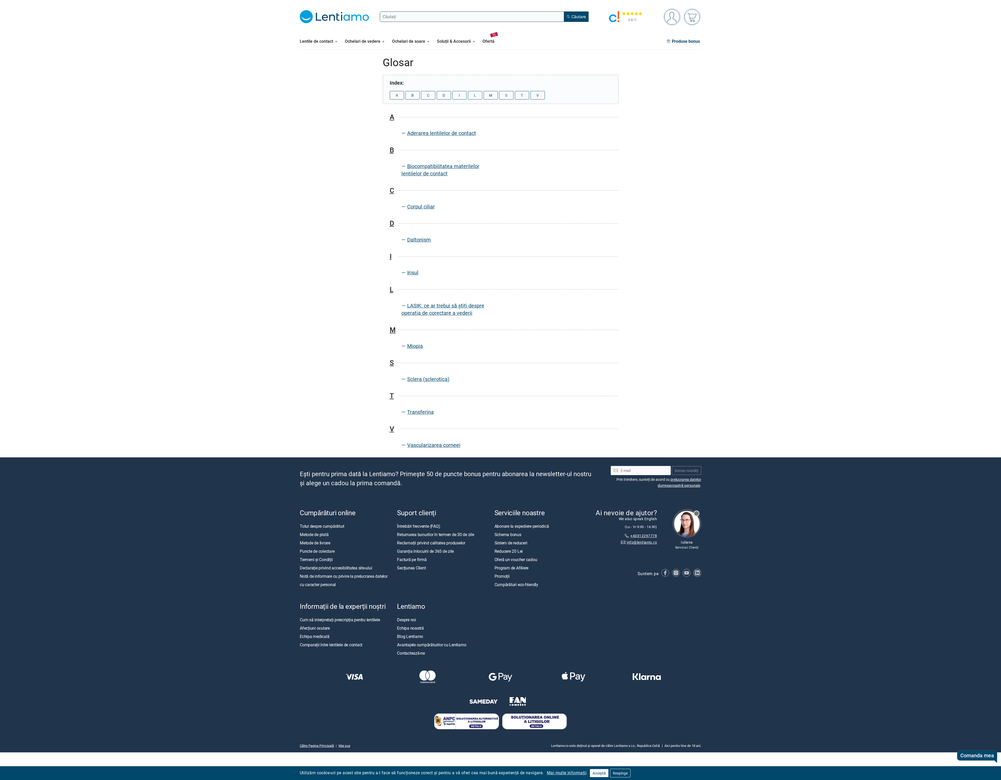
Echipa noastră (410, 628)
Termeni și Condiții (316, 559)
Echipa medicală (314, 636)
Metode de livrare (315, 543)
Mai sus (344, 745)
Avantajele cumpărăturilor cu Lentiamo (431, 645)
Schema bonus (508, 534)
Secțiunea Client (411, 568)
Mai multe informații (567, 773)
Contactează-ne (411, 653)
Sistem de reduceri (511, 543)
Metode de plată (314, 534)
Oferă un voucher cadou (516, 559)
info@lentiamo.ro (642, 542)
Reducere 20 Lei (509, 551)
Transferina (420, 411)
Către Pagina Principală (317, 745)
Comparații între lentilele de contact (331, 645)
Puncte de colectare (317, 551)
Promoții (502, 576)
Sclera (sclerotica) (428, 379)
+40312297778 (643, 535)
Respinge (620, 773)
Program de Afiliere (511, 568)
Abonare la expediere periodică (522, 526)
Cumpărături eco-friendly (516, 584)
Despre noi (406, 620)
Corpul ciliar (421, 206)
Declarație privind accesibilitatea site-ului (336, 568)
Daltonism (419, 239)
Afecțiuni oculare (315, 628)
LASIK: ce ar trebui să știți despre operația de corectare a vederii (442, 309)
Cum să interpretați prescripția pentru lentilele (340, 620)
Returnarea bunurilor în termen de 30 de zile (435, 534)
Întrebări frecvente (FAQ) (418, 526)
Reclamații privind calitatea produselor (431, 543)
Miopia (415, 345)
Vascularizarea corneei (433, 445)
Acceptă (599, 773)
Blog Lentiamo (410, 636)
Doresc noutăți (686, 470)
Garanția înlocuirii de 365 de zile (425, 551)
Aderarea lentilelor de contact (441, 133)
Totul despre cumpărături (322, 526)
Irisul (412, 272)
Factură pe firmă (411, 559)
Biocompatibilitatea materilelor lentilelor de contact (440, 170)
